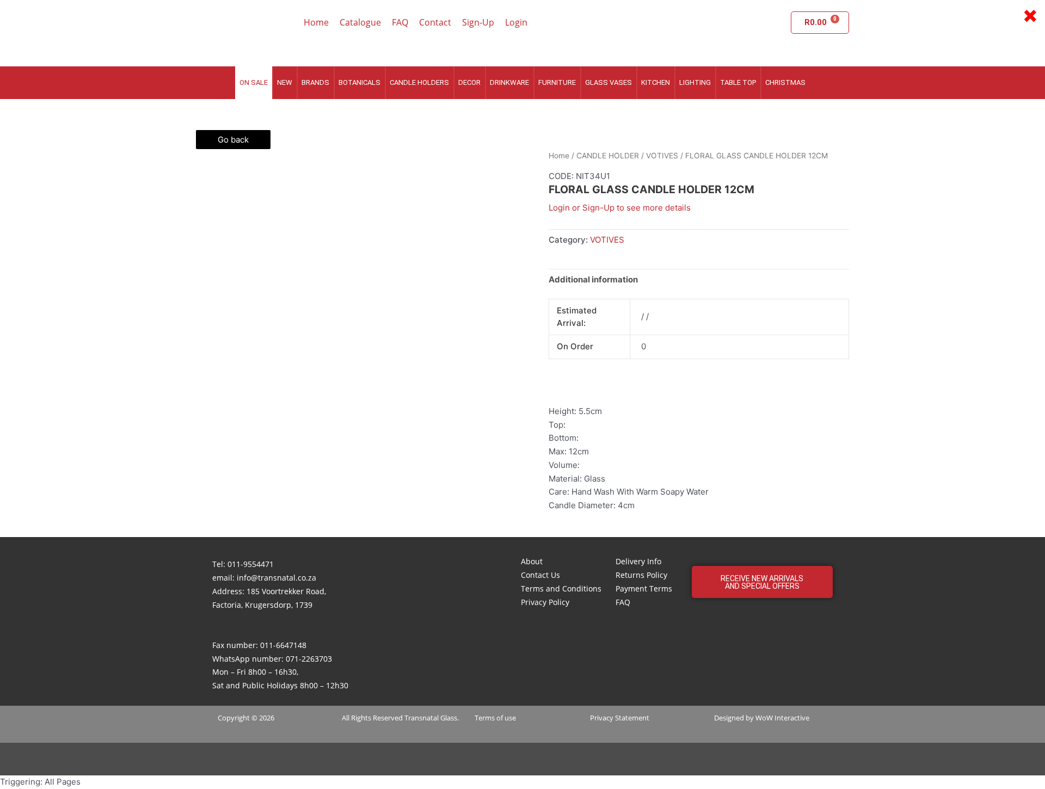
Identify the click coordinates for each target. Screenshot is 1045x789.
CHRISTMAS (785, 82)
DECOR (469, 82)
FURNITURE (557, 82)
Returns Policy (641, 575)
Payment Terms (644, 588)
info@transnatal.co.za (276, 577)
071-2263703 (309, 659)
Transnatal (421, 718)
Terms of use (495, 718)
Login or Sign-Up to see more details (620, 207)
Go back (233, 139)
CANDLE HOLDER (607, 155)
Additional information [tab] (593, 279)
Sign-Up (478, 22)
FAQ (400, 22)
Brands (315, 82)
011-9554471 (251, 564)
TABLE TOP (738, 82)
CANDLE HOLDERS (419, 82)
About (532, 561)
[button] (762, 582)
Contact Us (540, 575)
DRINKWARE (509, 82)
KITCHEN (655, 82)
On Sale (253, 82)
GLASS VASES (608, 82)
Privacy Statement (619, 718)
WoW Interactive (782, 718)
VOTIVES (662, 155)
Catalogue (360, 22)
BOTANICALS (359, 82)
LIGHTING (695, 82)
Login (516, 22)
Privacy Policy (545, 602)
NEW (284, 82)
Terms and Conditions (561, 588)
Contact (435, 22)
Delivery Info (638, 561)
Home (316, 22)
